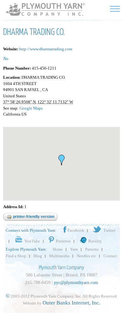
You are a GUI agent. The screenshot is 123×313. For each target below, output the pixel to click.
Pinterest (63, 241)
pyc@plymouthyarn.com (76, 282)
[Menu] (115, 9)
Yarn (74, 249)
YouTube (32, 241)
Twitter (109, 230)
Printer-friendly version (33, 216)
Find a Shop (16, 255)
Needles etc (86, 255)
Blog (37, 255)
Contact (110, 255)
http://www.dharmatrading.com (45, 49)
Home (58, 249)
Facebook (75, 230)
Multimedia (59, 255)
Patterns (92, 249)
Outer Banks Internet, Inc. (71, 303)
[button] (61, 160)
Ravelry (95, 241)
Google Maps (31, 108)
